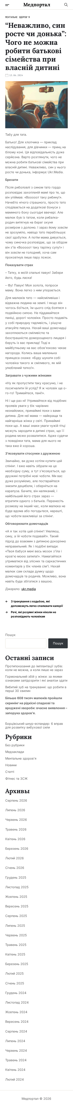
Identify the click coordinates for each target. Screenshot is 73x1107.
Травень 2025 (15, 945)
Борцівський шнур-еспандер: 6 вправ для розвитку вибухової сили (34, 725)
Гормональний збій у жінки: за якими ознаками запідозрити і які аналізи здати (36, 678)
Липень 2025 (15, 926)
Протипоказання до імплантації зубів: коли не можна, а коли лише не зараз (34, 668)
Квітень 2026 (15, 839)
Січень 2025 (14, 983)
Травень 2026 (15, 829)
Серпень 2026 (16, 800)
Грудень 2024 (15, 993)
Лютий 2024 (14, 1079)
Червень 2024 (16, 1050)
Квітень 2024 (15, 1070)
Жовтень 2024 (16, 1012)
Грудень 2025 (15, 877)
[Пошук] (66, 4)
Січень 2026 (14, 868)
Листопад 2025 (17, 887)
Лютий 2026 (14, 858)
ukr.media (28, 589)
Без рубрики (14, 745)
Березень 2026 (16, 848)
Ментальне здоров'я (17, 17)
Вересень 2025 (16, 906)
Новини (11, 765)
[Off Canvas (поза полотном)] (7, 5)
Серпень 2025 (16, 916)
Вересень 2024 (16, 1022)
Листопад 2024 (17, 1002)
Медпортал (36, 4)
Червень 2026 (16, 820)
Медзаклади (14, 752)
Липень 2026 (15, 810)
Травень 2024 (15, 1060)
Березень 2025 (16, 964)
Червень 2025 (16, 935)
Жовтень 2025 (16, 897)
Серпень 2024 (16, 1031)
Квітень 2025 (15, 954)
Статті (9, 772)
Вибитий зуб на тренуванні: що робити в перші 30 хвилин (35, 689)
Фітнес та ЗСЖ (16, 778)
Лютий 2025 (14, 973)
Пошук (10, 635)
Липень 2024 (15, 1041)
